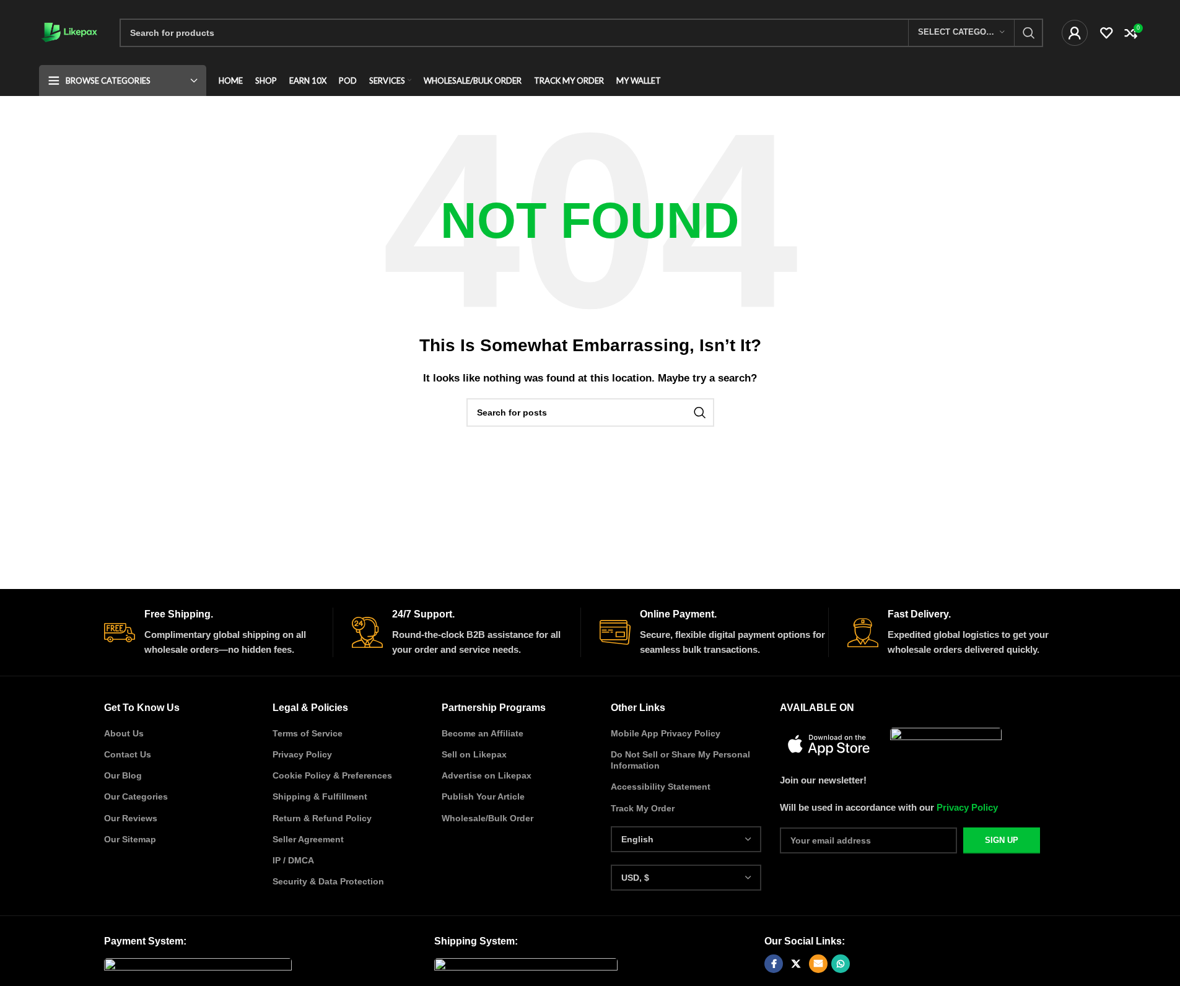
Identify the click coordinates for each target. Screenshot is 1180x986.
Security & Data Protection (328, 881)
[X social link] (796, 963)
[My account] (1074, 32)
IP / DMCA (293, 860)
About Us (124, 733)
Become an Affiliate (482, 733)
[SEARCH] (1029, 33)
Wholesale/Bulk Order (487, 818)
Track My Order (643, 808)
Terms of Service (308, 733)
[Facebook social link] (773, 963)
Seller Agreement (308, 839)
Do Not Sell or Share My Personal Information (680, 759)
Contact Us (127, 754)
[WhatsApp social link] (840, 963)
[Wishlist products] (1106, 32)
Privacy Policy (302, 754)
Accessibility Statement (660, 787)
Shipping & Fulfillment (320, 796)
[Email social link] (818, 963)
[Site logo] (70, 31)
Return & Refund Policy (322, 818)
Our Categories (136, 796)
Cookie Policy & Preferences (332, 775)
